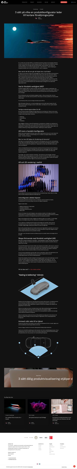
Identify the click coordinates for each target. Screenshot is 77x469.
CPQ (30, 415)
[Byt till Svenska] (39, 464)
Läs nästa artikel (36, 269)
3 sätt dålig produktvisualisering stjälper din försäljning (38, 377)
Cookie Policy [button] (64, 466)
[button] (39, 445)
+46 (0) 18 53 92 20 (12, 458)
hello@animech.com (12, 459)
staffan (39, 17)
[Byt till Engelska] (37, 464)
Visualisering (35, 9)
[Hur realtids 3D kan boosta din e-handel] (15, 412)
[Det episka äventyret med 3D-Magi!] (38, 412)
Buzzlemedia (30, 466)
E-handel (41, 9)
